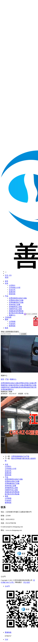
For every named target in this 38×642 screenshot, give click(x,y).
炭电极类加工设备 (15, 306)
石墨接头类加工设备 (16, 300)
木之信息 (26, 582)
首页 (6, 281)
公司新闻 (12, 321)
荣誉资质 (12, 294)
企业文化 (12, 290)
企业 (6, 283)
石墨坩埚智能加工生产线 (20, 456)
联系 (6, 328)
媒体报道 (12, 326)
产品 (6, 296)
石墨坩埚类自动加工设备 (18, 298)
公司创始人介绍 (14, 287)
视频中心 (12, 315)
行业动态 (12, 323)
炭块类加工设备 (14, 304)
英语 (7, 277)
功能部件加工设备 (15, 309)
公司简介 (12, 285)
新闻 (6, 319)
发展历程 (12, 292)
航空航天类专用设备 (16, 313)
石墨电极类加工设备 (16, 302)
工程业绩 (8, 317)
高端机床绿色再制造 (16, 311)
